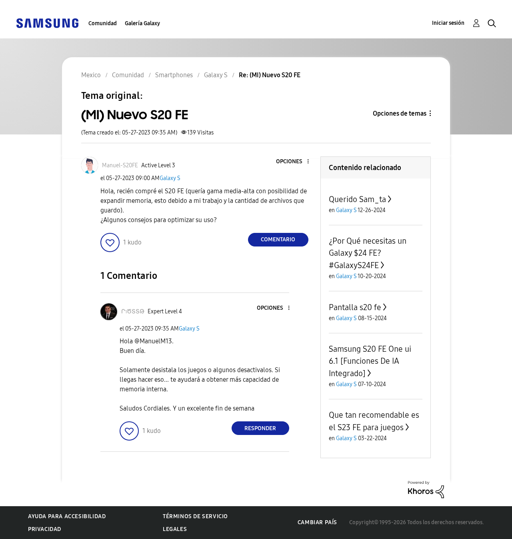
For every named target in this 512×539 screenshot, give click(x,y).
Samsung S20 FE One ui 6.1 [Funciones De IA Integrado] (370, 361)
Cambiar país (317, 522)
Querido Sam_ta (357, 199)
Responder (260, 428)
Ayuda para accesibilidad (67, 516)
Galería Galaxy (142, 23)
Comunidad (102, 23)
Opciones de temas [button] (399, 113)
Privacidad (44, 529)
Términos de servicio (195, 516)
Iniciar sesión (448, 23)
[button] (294, 162)
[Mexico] (47, 22)
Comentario (278, 239)
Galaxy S (170, 178)
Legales (175, 529)
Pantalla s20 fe (355, 307)
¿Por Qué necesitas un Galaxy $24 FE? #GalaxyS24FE (367, 253)
